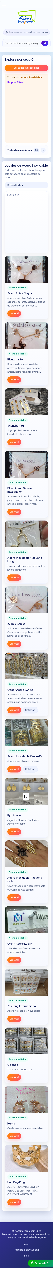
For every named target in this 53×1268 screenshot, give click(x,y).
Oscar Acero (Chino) (20, 690)
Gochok (12, 1064)
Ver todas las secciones (26, 67)
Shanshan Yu (15, 425)
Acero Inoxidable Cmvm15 (24, 756)
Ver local (14, 313)
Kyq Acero (14, 815)
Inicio (26, 1244)
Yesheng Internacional (21, 1006)
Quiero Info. (42, 1263)
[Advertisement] (26, 113)
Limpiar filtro (15, 82)
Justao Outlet (16, 623)
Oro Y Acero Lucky (19, 943)
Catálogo (30, 710)
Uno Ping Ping (16, 1182)
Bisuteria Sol (15, 359)
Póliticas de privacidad (26, 1250)
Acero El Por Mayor (19, 293)
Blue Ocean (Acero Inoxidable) (19, 489)
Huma (11, 1123)
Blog (26, 1255)
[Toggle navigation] (4, 4)
